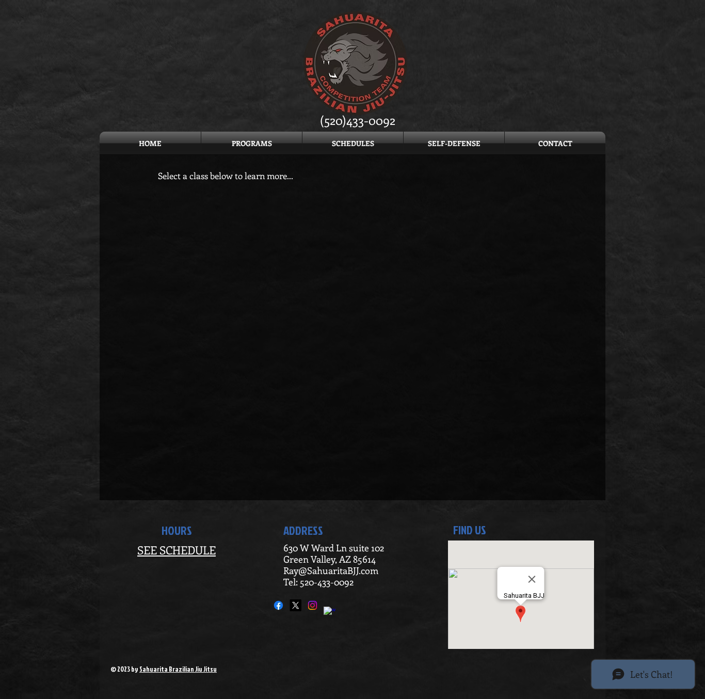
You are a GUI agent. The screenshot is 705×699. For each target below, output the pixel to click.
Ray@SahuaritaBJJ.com (330, 570)
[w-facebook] (329, 612)
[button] (352, 143)
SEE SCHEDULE (176, 550)
